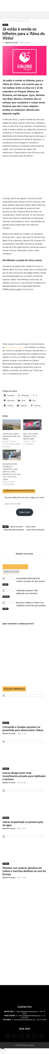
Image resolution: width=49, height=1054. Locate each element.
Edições (5, 722)
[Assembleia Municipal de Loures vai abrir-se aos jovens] (9, 581)
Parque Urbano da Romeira (35, 529)
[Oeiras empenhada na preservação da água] (24, 804)
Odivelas (6, 596)
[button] (4, 14)
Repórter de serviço (11, 42)
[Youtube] (41, 1035)
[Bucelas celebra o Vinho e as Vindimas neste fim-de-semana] (9, 605)
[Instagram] (14, 1035)
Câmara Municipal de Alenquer (14, 529)
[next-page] (8, 614)
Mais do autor (11, 572)
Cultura (5, 24)
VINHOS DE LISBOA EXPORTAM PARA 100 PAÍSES (11, 436)
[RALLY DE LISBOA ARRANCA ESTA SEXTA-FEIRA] (32, 424)
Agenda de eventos (16, 526)
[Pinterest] (27, 1035)
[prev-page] (4, 614)
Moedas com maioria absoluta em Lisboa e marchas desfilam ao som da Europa (24, 871)
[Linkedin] (21, 1035)
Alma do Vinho (31, 526)
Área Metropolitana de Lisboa (19, 21)
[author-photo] (24, 550)
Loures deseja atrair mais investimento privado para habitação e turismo (24, 776)
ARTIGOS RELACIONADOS (15, 567)
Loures (5, 584)
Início (4, 21)
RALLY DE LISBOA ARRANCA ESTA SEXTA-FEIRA (30, 436)
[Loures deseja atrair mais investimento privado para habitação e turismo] (24, 755)
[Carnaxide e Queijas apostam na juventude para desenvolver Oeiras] (24, 709)
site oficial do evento (14, 347)
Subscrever (24, 512)
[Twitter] (34, 1035)
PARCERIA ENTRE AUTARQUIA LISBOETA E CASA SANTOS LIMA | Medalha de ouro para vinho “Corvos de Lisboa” (12, 471)
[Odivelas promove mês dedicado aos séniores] (9, 593)
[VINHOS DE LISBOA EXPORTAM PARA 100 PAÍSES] (12, 424)
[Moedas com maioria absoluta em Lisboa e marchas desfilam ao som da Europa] (24, 850)
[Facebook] (7, 1035)
